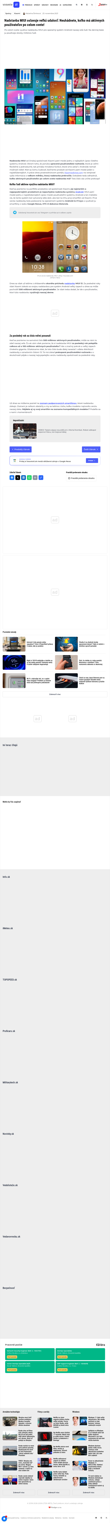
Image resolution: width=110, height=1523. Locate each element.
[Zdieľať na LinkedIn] (23, 477)
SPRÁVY (37, 5)
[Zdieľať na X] (17, 477)
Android (79, 192)
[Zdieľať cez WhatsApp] (29, 477)
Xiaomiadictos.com (73, 173)
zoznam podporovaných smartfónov (58, 403)
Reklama (58, 1518)
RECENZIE (54, 5)
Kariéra (65, 1518)
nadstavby (69, 283)
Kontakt (71, 1518)
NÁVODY (45, 5)
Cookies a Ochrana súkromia (30, 1518)
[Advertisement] (55, 50)
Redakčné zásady (48, 1518)
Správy (8, 13)
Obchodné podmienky (11, 1518)
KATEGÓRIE (67, 5)
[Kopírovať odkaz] (41, 477)
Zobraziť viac (55, 694)
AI (60, 5)
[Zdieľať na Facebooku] (12, 477)
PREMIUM (28, 5)
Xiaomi (17, 13)
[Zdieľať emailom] (35, 477)
